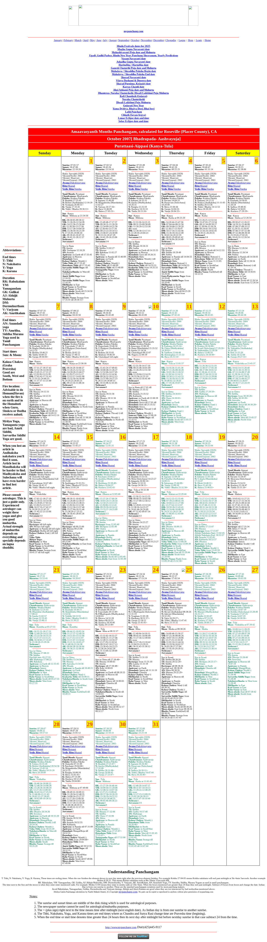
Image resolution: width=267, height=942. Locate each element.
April (86, 40)
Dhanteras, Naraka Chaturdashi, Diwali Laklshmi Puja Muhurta (133, 93)
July (105, 40)
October (135, 40)
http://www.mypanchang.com (120, 927)
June (99, 40)
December (158, 40)
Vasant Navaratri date (133, 58)
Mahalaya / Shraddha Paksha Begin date (133, 71)
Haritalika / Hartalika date (134, 64)
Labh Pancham (133, 111)
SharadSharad (171, 333)
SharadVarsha (72, 187)
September (123, 40)
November (146, 40)
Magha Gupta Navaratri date (133, 49)
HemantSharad (105, 597)
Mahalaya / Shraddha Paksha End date (133, 74)
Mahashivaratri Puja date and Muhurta (133, 52)
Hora (190, 40)
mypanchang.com (133, 31)
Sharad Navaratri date (133, 77)
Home (208, 40)
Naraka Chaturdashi (133, 99)
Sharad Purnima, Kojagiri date (133, 83)
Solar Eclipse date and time (133, 121)
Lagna (182, 40)
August (113, 40)
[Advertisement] (54, 15)
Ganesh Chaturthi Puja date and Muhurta (133, 67)
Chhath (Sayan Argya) (133, 114)
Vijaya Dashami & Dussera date (133, 80)
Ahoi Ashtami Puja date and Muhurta (133, 89)
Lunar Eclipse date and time (133, 118)
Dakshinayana (73, 182)
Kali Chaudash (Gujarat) (133, 96)
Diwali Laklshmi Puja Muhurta (133, 102)
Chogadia (171, 40)
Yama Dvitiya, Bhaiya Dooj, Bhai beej (133, 108)
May (92, 40)
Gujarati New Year (133, 105)
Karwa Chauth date (133, 86)
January (58, 40)
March (78, 40)
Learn (199, 40)
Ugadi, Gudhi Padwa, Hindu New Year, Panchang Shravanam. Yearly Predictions (133, 55)
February (68, 40)
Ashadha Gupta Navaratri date (133, 61)
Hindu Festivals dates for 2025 (133, 46)
